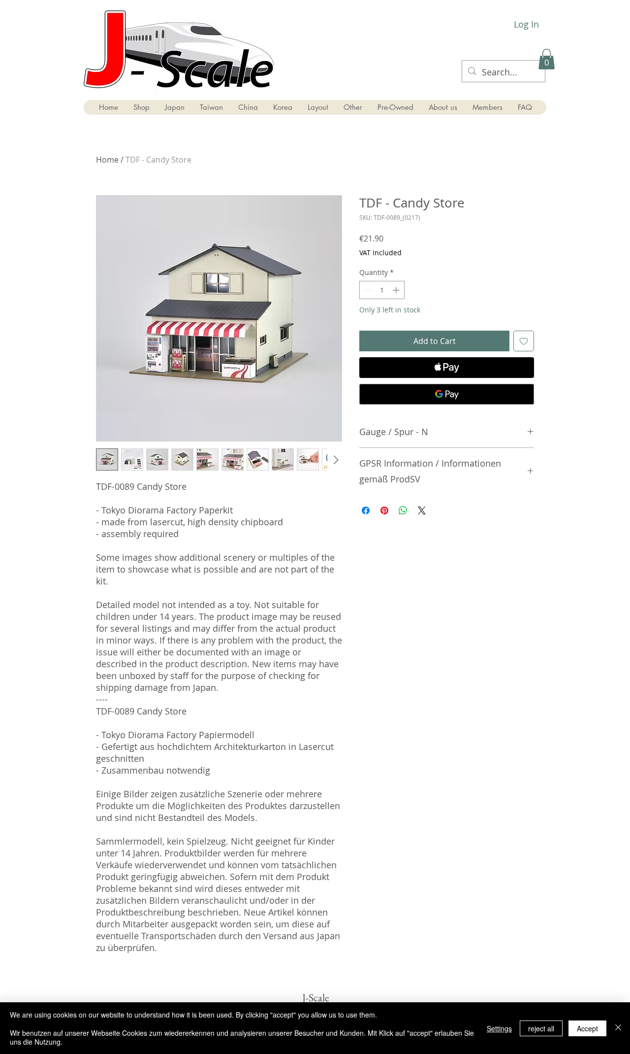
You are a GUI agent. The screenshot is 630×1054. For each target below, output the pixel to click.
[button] (546, 59)
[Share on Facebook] (366, 510)
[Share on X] (422, 510)
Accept (587, 1028)
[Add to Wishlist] (523, 341)
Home (107, 159)
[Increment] (397, 290)
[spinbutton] (382, 290)
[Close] (618, 1028)
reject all (541, 1028)
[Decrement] (367, 290)
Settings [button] (499, 1028)
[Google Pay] (446, 394)
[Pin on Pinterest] (384, 510)
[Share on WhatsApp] (403, 510)
